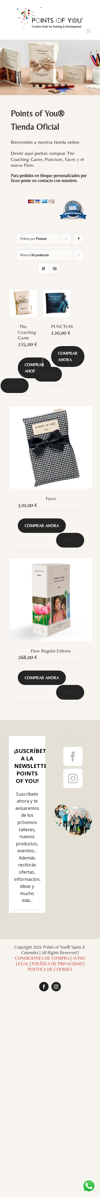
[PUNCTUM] (56, 303)
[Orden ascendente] (78, 239)
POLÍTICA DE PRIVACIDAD (57, 1069)
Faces (51, 498)
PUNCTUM (62, 326)
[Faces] (50, 447)
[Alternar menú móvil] (89, 31)
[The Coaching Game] (23, 303)
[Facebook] (72, 756)
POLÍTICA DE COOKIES (50, 1074)
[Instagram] (72, 778)
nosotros (69, 180)
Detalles (15, 385)
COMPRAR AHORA (34, 367)
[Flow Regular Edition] (50, 599)
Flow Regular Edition (51, 651)
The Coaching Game (27, 332)
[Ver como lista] (54, 268)
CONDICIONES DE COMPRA (42, 1063)
